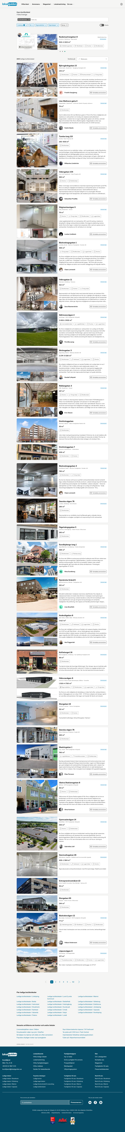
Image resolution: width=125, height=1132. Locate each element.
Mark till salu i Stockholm (102, 1078)
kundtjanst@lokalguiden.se (12, 1069)
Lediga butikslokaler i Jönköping (89, 1007)
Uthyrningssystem (70, 1069)
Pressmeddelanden (102, 1069)
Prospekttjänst (69, 1063)
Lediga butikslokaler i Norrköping (89, 1012)
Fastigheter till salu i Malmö (72, 1084)
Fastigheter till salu (101, 1066)
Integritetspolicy (55, 1113)
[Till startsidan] (9, 4)
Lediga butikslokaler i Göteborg (89, 1001)
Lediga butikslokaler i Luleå (57, 1015)
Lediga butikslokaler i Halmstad (28, 1004)
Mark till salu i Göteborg (102, 1081)
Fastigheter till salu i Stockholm (73, 1078)
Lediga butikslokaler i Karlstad (27, 1010)
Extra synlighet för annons (73, 1060)
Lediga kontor (37, 1078)
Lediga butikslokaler (39, 1087)
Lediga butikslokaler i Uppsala (89, 1010)
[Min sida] (121, 4)
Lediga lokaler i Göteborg (10, 1081)
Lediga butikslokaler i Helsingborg (59, 1004)
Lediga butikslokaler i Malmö (88, 996)
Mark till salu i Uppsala (102, 1087)
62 (73, 982)
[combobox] (69, 19)
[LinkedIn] (90, 1102)
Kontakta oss (99, 1060)
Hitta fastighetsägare (40, 1063)
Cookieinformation (67, 1113)
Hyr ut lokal (68, 1057)
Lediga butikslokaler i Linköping (28, 996)
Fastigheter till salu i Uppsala (73, 1087)
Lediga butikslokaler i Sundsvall (58, 1007)
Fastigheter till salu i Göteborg (73, 1081)
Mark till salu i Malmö (101, 1084)
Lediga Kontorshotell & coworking (43, 1084)
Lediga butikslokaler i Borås (26, 1001)
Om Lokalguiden (101, 1057)
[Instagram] (100, 1102)
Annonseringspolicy (78, 1113)
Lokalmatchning (39, 1060)
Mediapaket (68, 1066)
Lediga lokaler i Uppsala (9, 1087)
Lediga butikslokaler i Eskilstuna (89, 1004)
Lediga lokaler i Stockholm (10, 1078)
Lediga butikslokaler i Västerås (27, 1012)
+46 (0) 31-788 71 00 (9, 1066)
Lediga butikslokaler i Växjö (57, 1012)
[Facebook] (95, 1102)
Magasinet (98, 1063)
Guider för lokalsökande (41, 1069)
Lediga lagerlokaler (39, 1081)
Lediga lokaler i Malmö (9, 1084)
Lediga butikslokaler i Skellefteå (58, 1001)
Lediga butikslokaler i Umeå (57, 1010)
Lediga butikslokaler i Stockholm (28, 1007)
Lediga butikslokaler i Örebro (27, 1015)
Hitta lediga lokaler (40, 1057)
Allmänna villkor (45, 1113)
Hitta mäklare (38, 1066)
